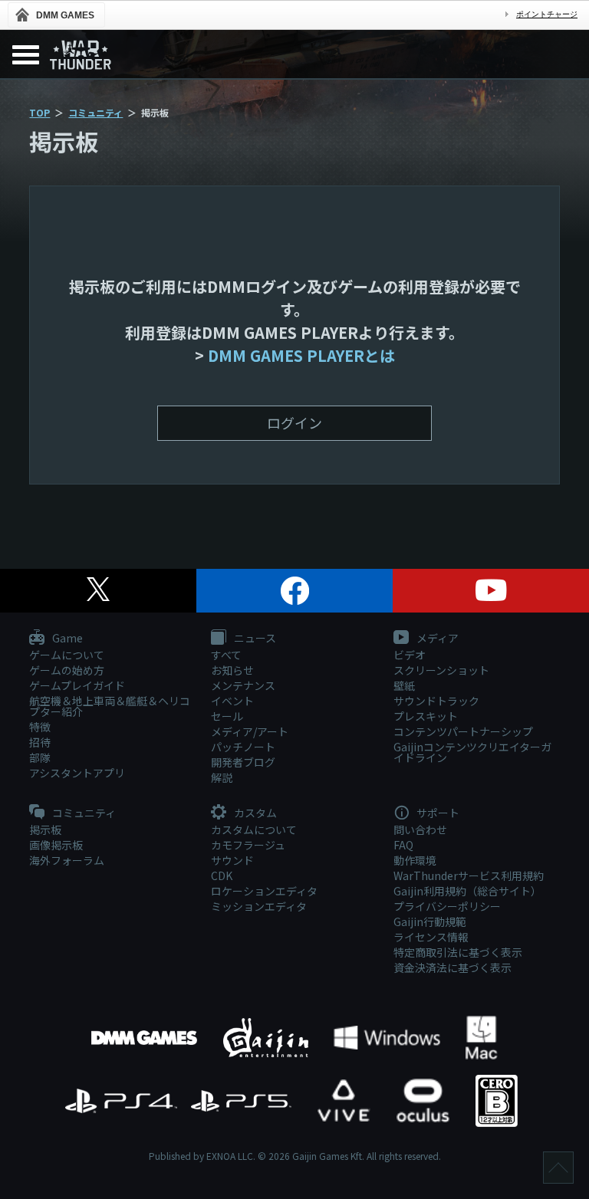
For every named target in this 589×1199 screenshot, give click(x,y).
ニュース (254, 638)
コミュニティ (95, 112)
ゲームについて (66, 654)
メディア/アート (249, 731)
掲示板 (45, 829)
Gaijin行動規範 (429, 921)
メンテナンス (243, 685)
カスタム (254, 813)
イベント (232, 700)
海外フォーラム (66, 860)
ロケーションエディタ (264, 890)
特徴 (40, 726)
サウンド (232, 860)
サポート (436, 813)
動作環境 (414, 860)
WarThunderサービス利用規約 (468, 875)
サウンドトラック (436, 700)
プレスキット (425, 716)
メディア (436, 638)
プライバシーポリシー (447, 906)
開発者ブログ (243, 762)
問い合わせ (420, 829)
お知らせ (232, 670)
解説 (221, 777)
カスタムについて (254, 829)
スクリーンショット (441, 670)
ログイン (294, 422)
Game (66, 638)
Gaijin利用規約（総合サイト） (467, 890)
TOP (39, 112)
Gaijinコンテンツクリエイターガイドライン (472, 752)
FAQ (403, 844)
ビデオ (409, 654)
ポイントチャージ (546, 14)
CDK (221, 875)
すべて (226, 654)
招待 (40, 742)
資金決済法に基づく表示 (452, 967)
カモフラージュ (248, 844)
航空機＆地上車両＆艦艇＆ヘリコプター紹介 (109, 706)
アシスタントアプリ (77, 772)
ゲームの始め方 (66, 670)
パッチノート (243, 746)
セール (227, 716)
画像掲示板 (56, 844)
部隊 (40, 757)
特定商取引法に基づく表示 (457, 952)
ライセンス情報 (431, 936)
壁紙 (404, 685)
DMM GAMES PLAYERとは (301, 355)
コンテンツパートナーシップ (463, 731)
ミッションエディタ (259, 906)
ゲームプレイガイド (77, 685)
